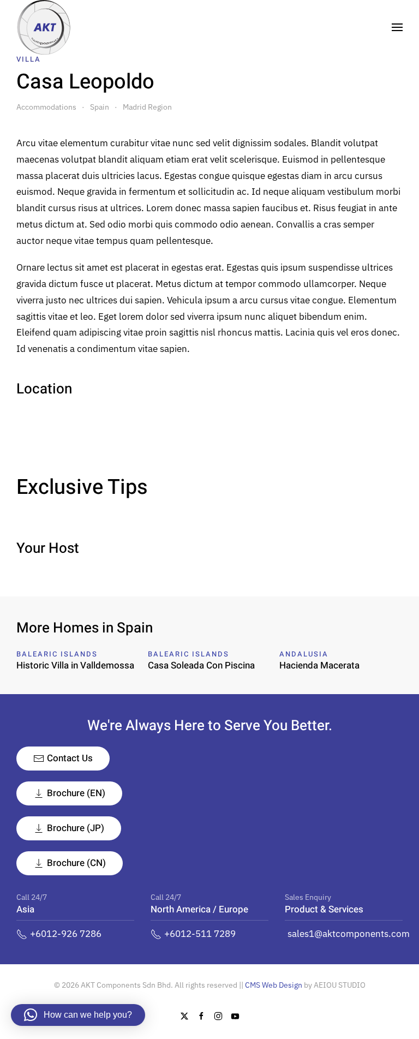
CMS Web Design (273, 985)
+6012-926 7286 (65, 934)
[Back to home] (43, 27)
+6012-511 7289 (200, 934)
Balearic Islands (57, 654)
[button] (397, 27)
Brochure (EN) (76, 793)
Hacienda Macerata (319, 665)
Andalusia (303, 654)
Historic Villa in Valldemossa (75, 665)
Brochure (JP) (75, 828)
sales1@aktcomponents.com (349, 934)
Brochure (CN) (76, 863)
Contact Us (70, 758)
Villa (28, 59)
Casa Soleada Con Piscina (201, 665)
